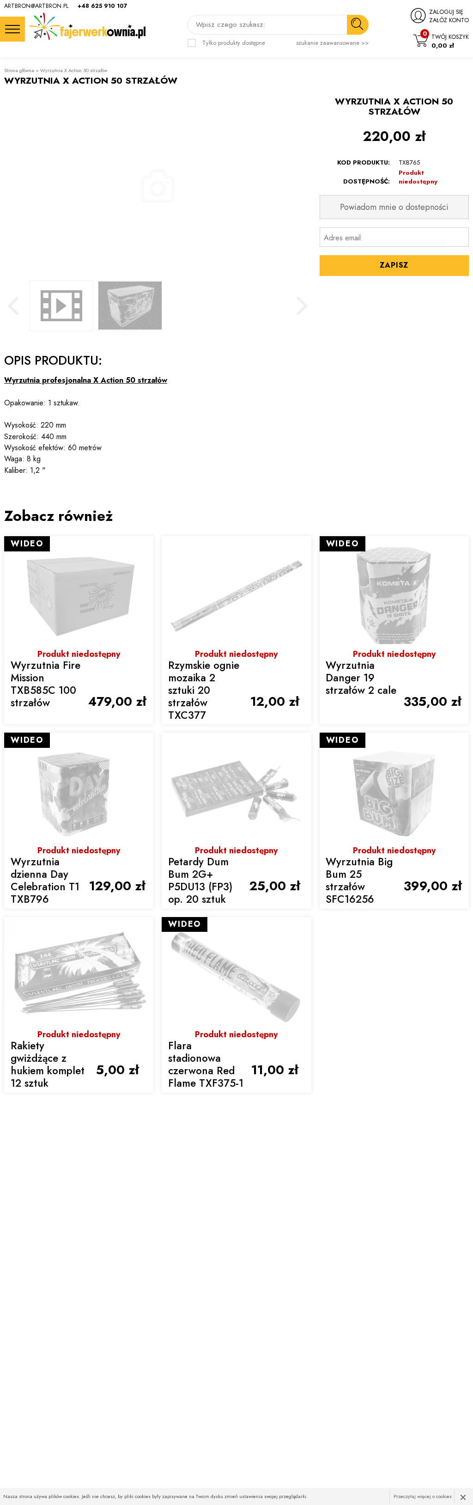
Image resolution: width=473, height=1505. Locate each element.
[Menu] (12, 29)
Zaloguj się (446, 12)
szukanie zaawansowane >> (332, 43)
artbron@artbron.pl (36, 6)
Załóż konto (449, 20)
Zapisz (394, 265)
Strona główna (19, 70)
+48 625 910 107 (102, 6)
